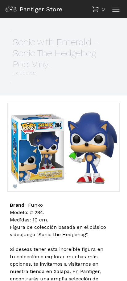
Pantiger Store (41, 9)
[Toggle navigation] (116, 9)
